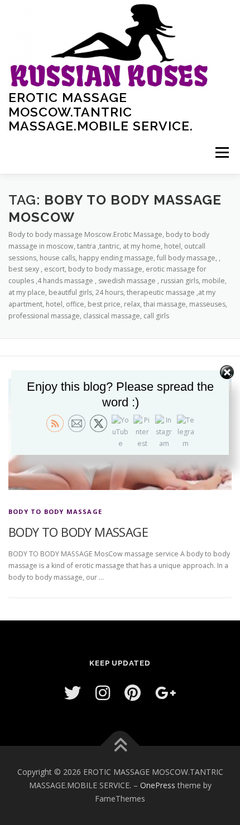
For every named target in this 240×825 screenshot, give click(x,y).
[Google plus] (165, 692)
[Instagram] (102, 692)
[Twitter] (72, 692)
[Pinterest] (132, 692)
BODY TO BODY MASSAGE (55, 511)
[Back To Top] (120, 746)
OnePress (157, 785)
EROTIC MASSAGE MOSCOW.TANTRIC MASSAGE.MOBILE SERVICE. (100, 111)
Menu (221, 153)
